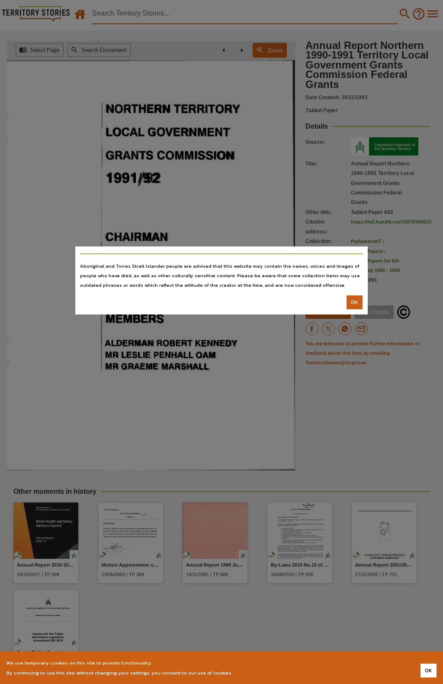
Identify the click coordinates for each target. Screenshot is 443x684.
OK (354, 302)
